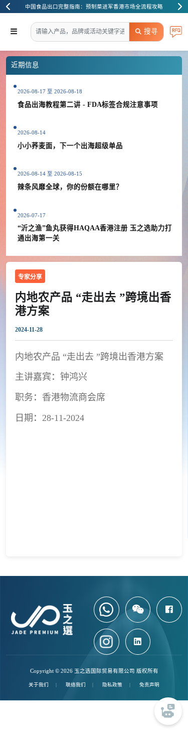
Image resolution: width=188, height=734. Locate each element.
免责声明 (149, 684)
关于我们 (39, 684)
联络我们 (76, 684)
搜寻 (151, 31)
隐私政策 (112, 684)
